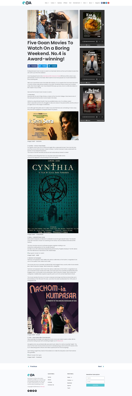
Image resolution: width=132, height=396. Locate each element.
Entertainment (76, 3)
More (84, 3)
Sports (69, 385)
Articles (50, 382)
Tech (70, 3)
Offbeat (65, 3)
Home (49, 377)
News (46, 3)
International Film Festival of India (51, 76)
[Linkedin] (106, 3)
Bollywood (60, 341)
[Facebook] (102, 3)
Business (60, 3)
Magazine (97, 3)
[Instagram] (104, 3)
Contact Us (51, 385)
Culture (52, 3)
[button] (33, 65)
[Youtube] (108, 3)
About (90, 3)
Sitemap (42, 386)
